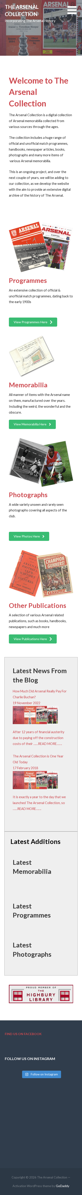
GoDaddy (62, 1186)
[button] (74, 13)
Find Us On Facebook (23, 1034)
